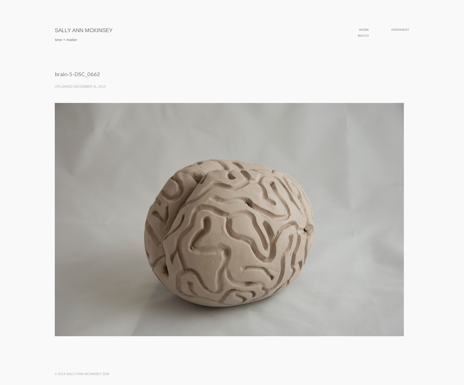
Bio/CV (363, 36)
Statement (400, 30)
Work (364, 30)
